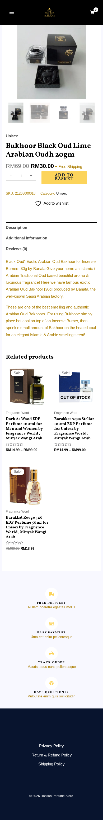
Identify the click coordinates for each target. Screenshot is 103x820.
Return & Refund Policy (51, 755)
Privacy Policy (51, 746)
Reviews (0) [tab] (16, 249)
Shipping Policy (51, 764)
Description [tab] (16, 227)
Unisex (12, 136)
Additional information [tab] (26, 238)
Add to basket (64, 177)
